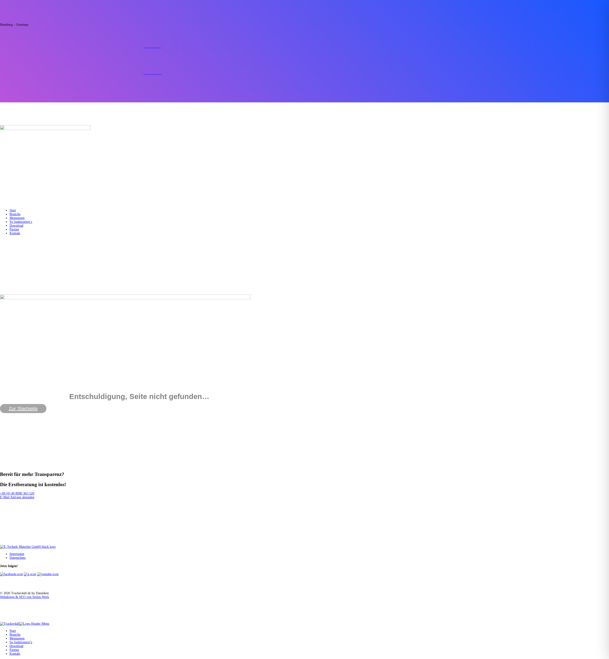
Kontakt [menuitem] (15, 653)
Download (16, 225)
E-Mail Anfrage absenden (17, 497)
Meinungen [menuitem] (17, 638)
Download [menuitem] (16, 646)
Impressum (17, 554)
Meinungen (17, 218)
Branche (15, 214)
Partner (14, 229)
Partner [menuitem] (14, 650)
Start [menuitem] (13, 631)
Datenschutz (18, 557)
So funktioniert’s (21, 222)
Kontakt (15, 233)
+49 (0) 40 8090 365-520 (17, 493)
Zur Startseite (23, 408)
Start (13, 210)
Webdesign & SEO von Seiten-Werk (24, 597)
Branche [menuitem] (15, 634)
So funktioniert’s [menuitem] (21, 642)
